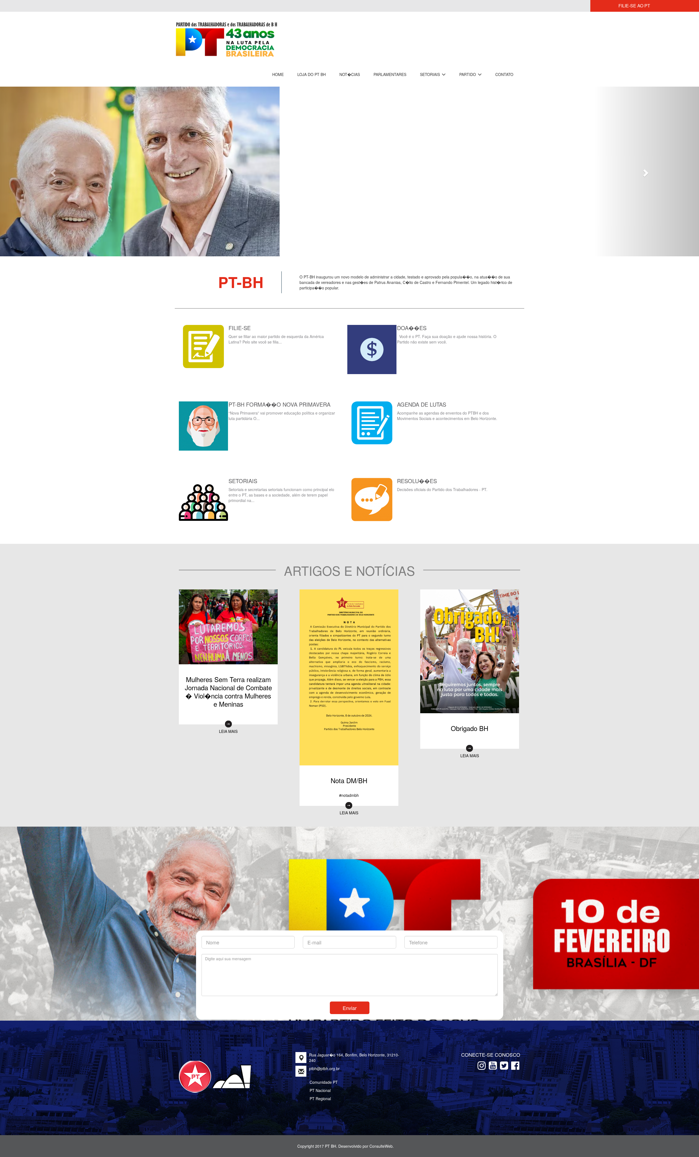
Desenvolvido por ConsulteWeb (365, 1140)
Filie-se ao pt (634, 5)
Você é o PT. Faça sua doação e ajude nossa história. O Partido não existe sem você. (446, 333)
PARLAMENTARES (390, 74)
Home (278, 74)
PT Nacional (320, 1084)
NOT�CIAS (349, 74)
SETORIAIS (430, 74)
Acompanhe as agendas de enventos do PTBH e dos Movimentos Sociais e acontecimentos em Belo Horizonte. (447, 409)
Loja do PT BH (311, 74)
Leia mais (228, 725)
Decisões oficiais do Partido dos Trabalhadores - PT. (442, 483)
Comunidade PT (324, 1076)
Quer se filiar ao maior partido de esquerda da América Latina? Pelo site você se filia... (276, 333)
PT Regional (320, 1092)
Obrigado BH (469, 722)
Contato (504, 74)
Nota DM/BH (349, 774)
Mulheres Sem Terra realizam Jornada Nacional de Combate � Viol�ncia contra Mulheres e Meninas (228, 685)
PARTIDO (468, 74)
